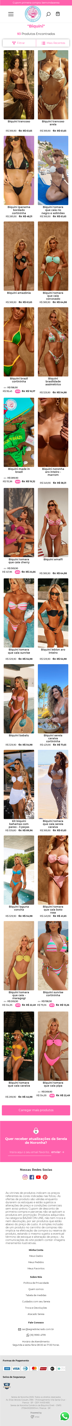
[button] (10, 14)
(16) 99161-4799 (38, 1335)
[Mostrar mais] (36, 1110)
